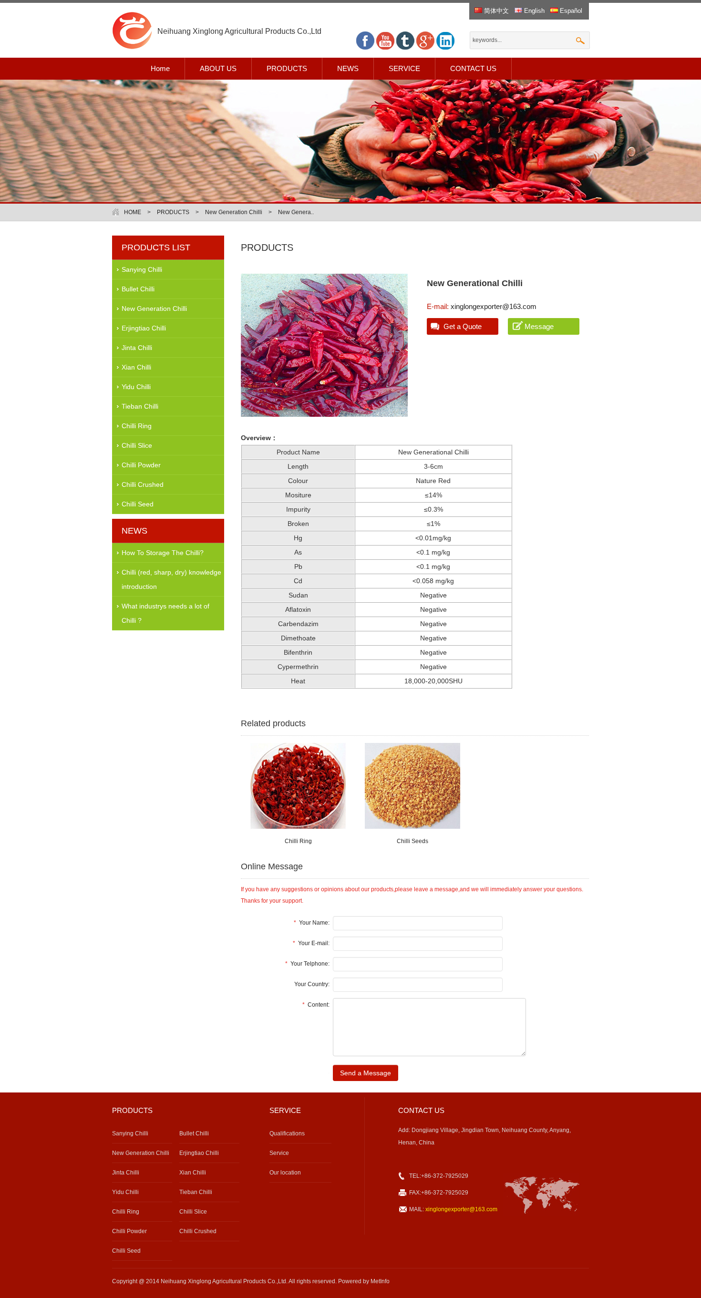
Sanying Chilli (142, 269)
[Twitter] (405, 47)
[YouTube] (385, 47)
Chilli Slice (137, 445)
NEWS (348, 68)
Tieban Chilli (140, 406)
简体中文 (495, 10)
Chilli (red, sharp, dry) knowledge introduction (171, 579)
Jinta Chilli (137, 347)
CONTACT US (473, 68)
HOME (132, 212)
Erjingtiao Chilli (144, 328)
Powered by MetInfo (364, 1281)
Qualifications (287, 1133)
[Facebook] (365, 47)
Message (539, 326)
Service (279, 1153)
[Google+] (425, 47)
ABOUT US (218, 68)
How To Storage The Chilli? (163, 552)
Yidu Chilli (136, 387)
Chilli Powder (141, 465)
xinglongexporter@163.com (492, 306)
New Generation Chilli (233, 212)
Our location (285, 1172)
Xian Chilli (136, 367)
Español (570, 10)
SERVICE (404, 68)
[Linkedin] (445, 47)
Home (160, 68)
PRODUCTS (287, 68)
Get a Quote (462, 326)
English (533, 10)
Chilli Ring (137, 426)
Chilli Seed (138, 504)
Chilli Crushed (143, 484)
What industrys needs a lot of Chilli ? (165, 613)
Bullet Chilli (138, 289)
